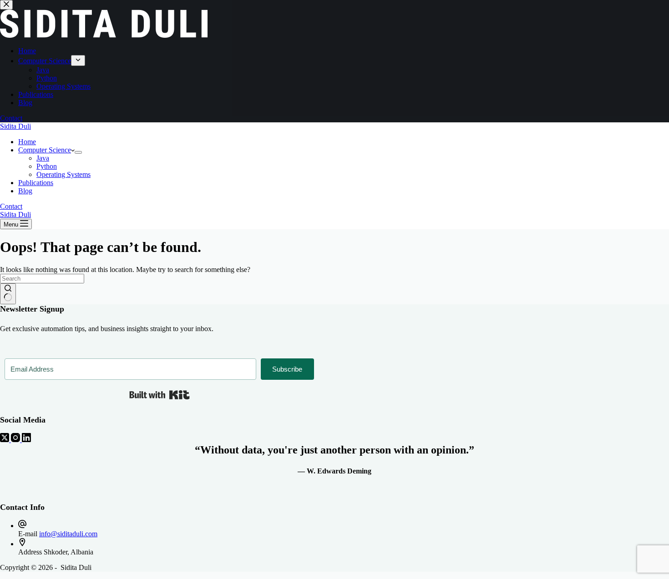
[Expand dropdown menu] (78, 152)
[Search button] (8, 293)
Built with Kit (159, 395)
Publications (35, 182)
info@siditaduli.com (68, 534)
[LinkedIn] (26, 439)
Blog (25, 191)
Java (42, 158)
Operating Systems (63, 174)
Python (46, 166)
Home (27, 142)
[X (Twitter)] (5, 439)
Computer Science (44, 150)
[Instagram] (16, 439)
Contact (11, 206)
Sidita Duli (15, 126)
